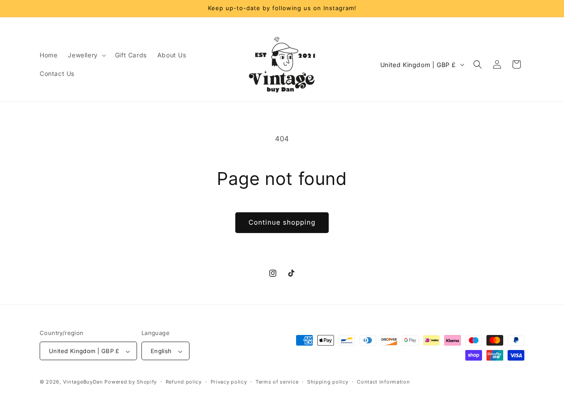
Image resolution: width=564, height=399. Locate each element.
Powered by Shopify (130, 382)
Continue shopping (282, 222)
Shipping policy (328, 382)
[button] (86, 55)
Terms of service (277, 382)
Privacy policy (229, 382)
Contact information (383, 382)
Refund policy (184, 382)
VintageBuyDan (83, 382)
